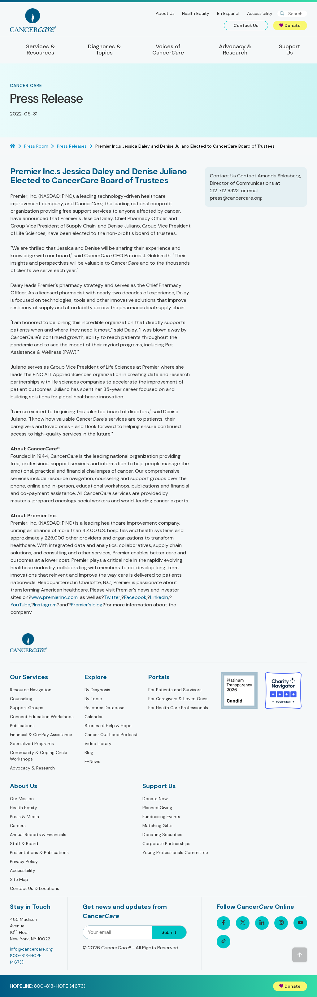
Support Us (159, 786)
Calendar (94, 716)
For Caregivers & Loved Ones (177, 698)
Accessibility (259, 13)
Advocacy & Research (32, 768)
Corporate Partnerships (166, 843)
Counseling (21, 698)
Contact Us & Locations (34, 888)
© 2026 (130, 947)
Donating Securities (162, 834)
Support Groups (26, 707)
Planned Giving (157, 807)
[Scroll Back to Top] (299, 954)
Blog (89, 752)
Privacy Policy (24, 861)
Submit (169, 932)
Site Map (19, 879)
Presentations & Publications (39, 852)
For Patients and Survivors (175, 689)
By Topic (93, 698)
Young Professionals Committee (175, 852)
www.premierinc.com (54, 597)
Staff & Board (24, 843)
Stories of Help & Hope (108, 725)
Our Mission (22, 798)
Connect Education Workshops (42, 716)
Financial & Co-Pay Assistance (41, 734)
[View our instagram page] (281, 923)
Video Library (98, 743)
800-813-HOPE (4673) (25, 959)
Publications (22, 725)
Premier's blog (86, 604)
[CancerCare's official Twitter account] (243, 923)
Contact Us (245, 25)
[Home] (33, 20)
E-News (92, 761)
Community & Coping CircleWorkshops (38, 756)
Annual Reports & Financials (38, 834)
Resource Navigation (30, 689)
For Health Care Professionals (178, 707)
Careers (18, 825)
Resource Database (104, 707)
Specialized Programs (32, 743)
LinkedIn (159, 597)
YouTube (20, 604)
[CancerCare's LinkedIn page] (262, 923)
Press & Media (24, 816)
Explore (96, 677)
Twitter (112, 597)
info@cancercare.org (31, 949)
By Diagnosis (97, 689)
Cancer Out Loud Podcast (111, 734)
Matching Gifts (157, 825)
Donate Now (155, 798)
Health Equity (195, 13)
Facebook (135, 597)
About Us (165, 13)
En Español (228, 13)
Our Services (29, 677)
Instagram (45, 604)
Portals (159, 677)
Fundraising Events (161, 816)
